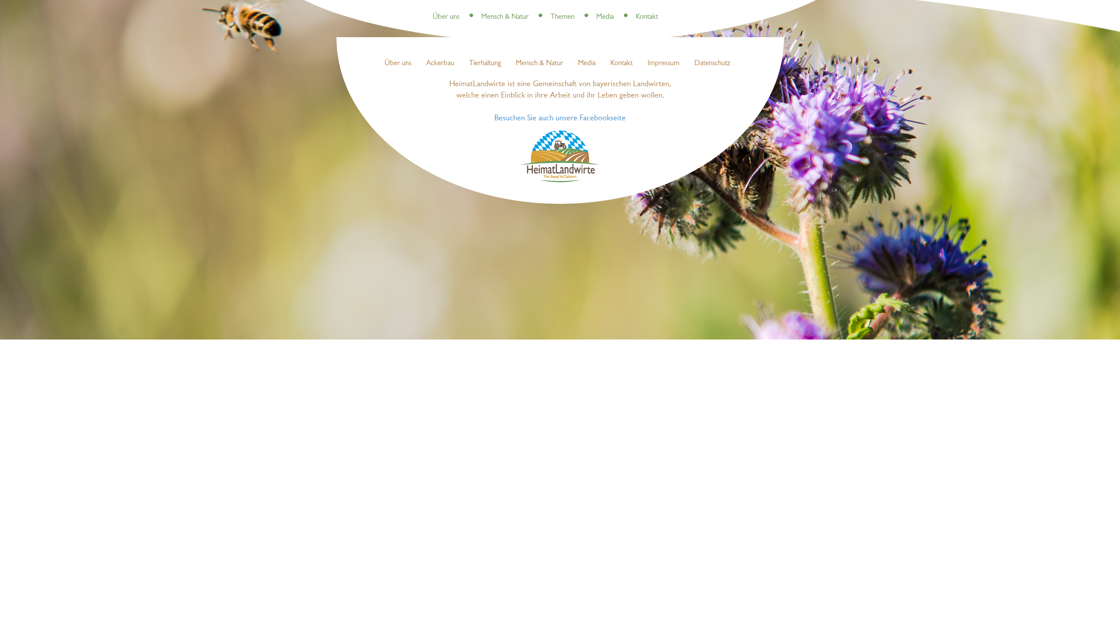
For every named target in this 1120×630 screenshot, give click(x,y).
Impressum (663, 63)
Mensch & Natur (504, 17)
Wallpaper (638, 8)
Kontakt (647, 17)
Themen (562, 17)
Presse (469, 8)
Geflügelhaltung (598, 8)
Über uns (446, 17)
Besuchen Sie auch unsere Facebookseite (560, 118)
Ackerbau (440, 63)
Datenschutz (712, 63)
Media (605, 17)
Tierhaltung (485, 63)
